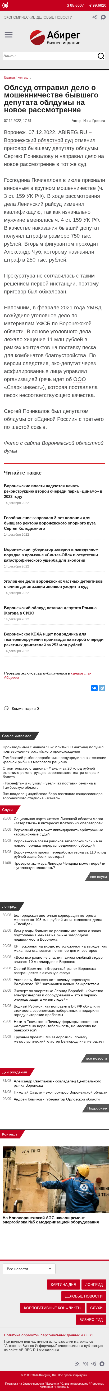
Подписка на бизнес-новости (24, 1383)
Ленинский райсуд (39, 204)
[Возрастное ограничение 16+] (5, 5)
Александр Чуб (22, 252)
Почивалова (46, 180)
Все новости (17, 1269)
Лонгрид (9, 906)
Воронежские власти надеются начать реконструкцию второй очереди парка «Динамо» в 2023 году (53, 491)
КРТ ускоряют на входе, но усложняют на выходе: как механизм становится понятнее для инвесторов (60, 948)
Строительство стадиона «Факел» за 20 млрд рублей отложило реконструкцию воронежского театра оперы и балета (51, 772)
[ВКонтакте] (94, 688)
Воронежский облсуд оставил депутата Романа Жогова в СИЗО (50, 610)
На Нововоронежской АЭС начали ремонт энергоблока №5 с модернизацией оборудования (51, 1220)
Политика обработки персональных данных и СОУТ (49, 1335)
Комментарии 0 (25, 708)
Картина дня (63, 1284)
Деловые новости (84, 1296)
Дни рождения (14, 1072)
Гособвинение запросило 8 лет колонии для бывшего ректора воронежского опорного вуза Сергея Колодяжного (50, 523)
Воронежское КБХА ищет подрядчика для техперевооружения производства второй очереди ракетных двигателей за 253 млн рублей (53, 639)
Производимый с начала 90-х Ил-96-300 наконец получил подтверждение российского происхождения (53, 749)
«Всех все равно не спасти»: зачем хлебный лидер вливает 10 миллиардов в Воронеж (58, 959)
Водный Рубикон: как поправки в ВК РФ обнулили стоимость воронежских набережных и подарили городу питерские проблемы (57, 1010)
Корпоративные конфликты (52, 1308)
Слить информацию (74, 1383)
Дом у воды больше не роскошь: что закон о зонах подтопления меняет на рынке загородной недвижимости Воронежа (57, 935)
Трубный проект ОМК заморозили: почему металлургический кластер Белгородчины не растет (59, 1039)
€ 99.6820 (97, 5)
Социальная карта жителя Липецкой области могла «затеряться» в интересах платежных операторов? (58, 821)
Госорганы (62, 1386)
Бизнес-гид (91, 1319)
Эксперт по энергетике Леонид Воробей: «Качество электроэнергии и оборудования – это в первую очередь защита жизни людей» (58, 995)
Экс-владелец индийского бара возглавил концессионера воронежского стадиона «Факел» (53, 796)
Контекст (9, 1134)
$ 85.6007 (75, 5)
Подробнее (97, 1108)
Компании (46, 1386)
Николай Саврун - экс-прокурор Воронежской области (60, 1092)
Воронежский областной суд (38, 140)
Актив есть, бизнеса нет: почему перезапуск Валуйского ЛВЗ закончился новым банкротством (56, 982)
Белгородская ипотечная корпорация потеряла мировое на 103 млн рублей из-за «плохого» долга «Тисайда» (58, 919)
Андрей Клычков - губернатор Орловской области (57, 1099)
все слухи (98, 876)
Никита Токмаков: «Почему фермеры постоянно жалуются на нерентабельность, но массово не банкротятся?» (56, 1025)
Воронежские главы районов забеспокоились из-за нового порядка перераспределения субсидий (58, 843)
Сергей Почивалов (27, 411)
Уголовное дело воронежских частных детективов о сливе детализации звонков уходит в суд (53, 584)
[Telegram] (102, 688)
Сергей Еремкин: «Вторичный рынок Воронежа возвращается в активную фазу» (55, 970)
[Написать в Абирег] (103, 17)
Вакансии (52, 1383)
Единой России (55, 419)
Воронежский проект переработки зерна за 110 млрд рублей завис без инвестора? (60, 854)
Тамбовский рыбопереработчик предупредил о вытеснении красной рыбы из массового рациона (54, 760)
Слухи (7, 810)
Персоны (96, 1383)
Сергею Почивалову (28, 156)
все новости (96, 1058)
